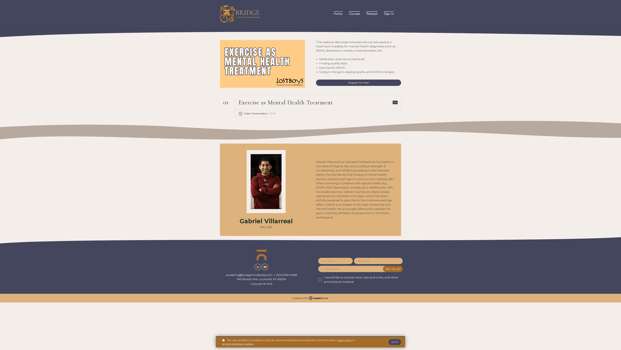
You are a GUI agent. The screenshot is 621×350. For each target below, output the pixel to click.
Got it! (394, 342)
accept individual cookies (237, 343)
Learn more (344, 340)
